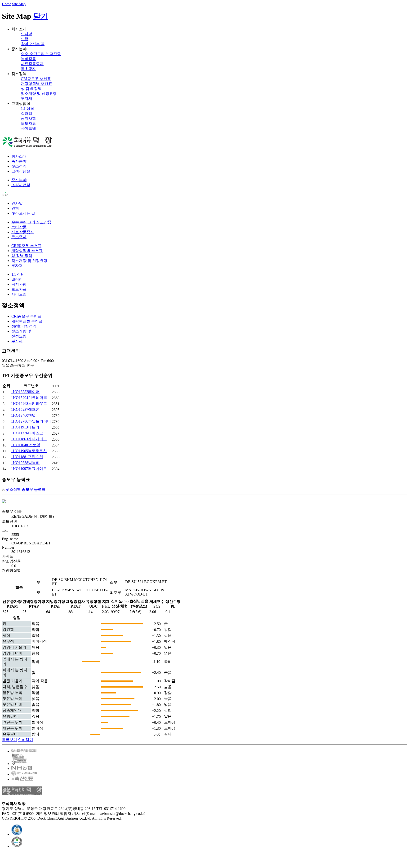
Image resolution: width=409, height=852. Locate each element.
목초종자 (28, 69)
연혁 (24, 39)
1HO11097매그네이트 (29, 469)
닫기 (40, 16)
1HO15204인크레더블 (29, 398)
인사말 (26, 34)
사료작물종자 (32, 64)
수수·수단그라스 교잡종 (41, 54)
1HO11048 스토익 (25, 445)
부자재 (26, 99)
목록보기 (9, 740)
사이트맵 (28, 128)
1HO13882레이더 (25, 392)
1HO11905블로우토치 (29, 451)
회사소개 (19, 156)
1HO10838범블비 (25, 463)
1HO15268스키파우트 (29, 404)
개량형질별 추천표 (36, 84)
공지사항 (28, 118)
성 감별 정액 (31, 89)
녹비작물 (28, 59)
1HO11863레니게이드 (29, 439)
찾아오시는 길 (32, 44)
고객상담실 (20, 171)
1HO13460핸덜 (23, 415)
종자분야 (19, 161)
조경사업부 (20, 185)
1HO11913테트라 (25, 427)
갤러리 (26, 113)
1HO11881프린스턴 (27, 457)
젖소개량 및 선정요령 (39, 94)
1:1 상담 (27, 108)
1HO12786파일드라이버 (31, 421)
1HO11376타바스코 (27, 433)
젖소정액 (19, 166)
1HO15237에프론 (25, 409)
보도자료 (28, 123)
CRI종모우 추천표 (36, 79)
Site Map (19, 4)
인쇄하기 (25, 740)
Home (6, 4)
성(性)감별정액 (23, 326)
